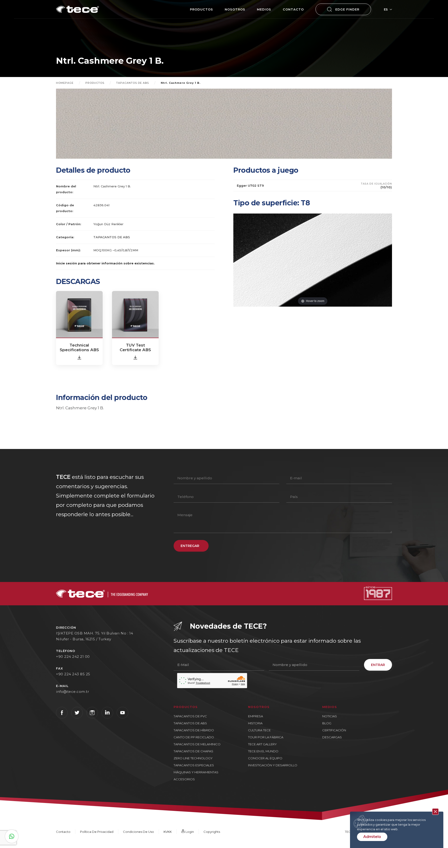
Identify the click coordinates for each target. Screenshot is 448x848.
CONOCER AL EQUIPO (265, 758)
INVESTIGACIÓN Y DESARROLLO (272, 765)
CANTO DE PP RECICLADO (194, 737)
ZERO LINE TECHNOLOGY (193, 758)
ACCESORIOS (184, 779)
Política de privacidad (96, 832)
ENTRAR (378, 665)
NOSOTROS (235, 9)
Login (189, 832)
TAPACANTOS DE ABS (132, 82)
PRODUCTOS (201, 9)
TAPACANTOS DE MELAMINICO (197, 744)
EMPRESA (255, 716)
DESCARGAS (332, 737)
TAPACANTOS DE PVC (190, 716)
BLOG (326, 723)
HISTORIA (255, 723)
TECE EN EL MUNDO (263, 751)
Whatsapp (12, 836)
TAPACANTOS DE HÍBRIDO (194, 730)
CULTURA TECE (259, 730)
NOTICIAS (329, 716)
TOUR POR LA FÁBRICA (265, 737)
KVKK (168, 832)
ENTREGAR (190, 546)
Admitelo (372, 836)
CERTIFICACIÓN (334, 730)
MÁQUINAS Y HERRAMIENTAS (196, 772)
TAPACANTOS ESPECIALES (194, 765)
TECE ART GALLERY (262, 744)
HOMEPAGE (65, 82)
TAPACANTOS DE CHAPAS (193, 751)
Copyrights (211, 832)
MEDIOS (264, 9)
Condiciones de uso (138, 832)
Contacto (293, 9)
